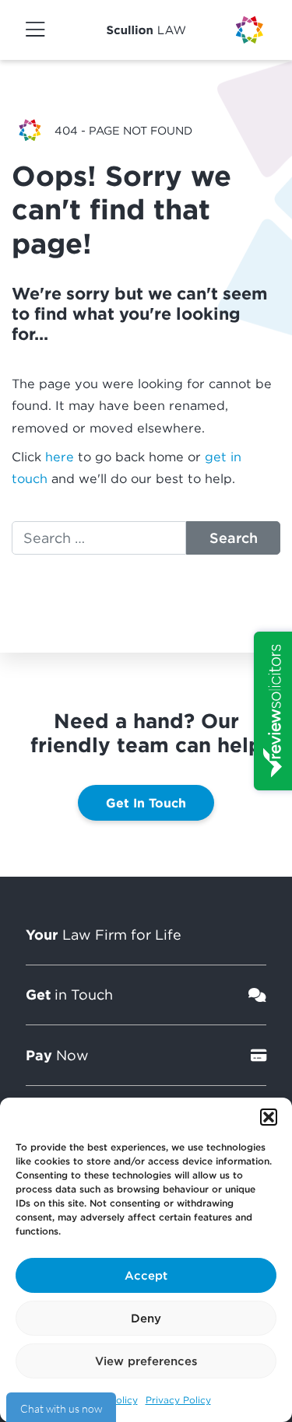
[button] (268, 1117)
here (59, 457)
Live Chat (61, 1407)
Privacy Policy (178, 1400)
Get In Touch (146, 803)
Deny (146, 1318)
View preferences (146, 1360)
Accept (146, 1275)
